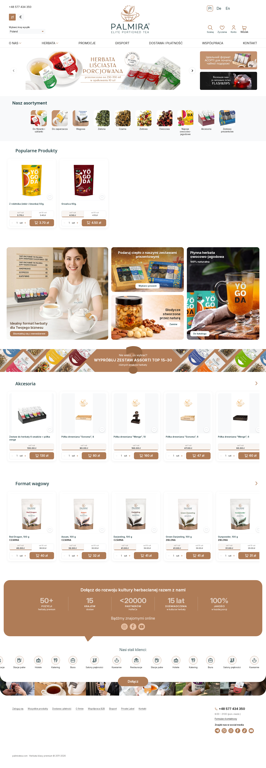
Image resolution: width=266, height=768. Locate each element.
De (219, 8)
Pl (210, 8)
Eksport (122, 43)
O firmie (80, 708)
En (228, 8)
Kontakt (250, 43)
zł (12, 17)
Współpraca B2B (96, 708)
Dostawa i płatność (166, 43)
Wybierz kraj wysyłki (19, 27)
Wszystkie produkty (38, 708)
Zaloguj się (17, 708)
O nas (13, 43)
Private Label (127, 708)
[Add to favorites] (49, 196)
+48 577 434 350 (20, 6)
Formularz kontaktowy (226, 718)
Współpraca (212, 43)
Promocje (87, 43)
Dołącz (133, 681)
